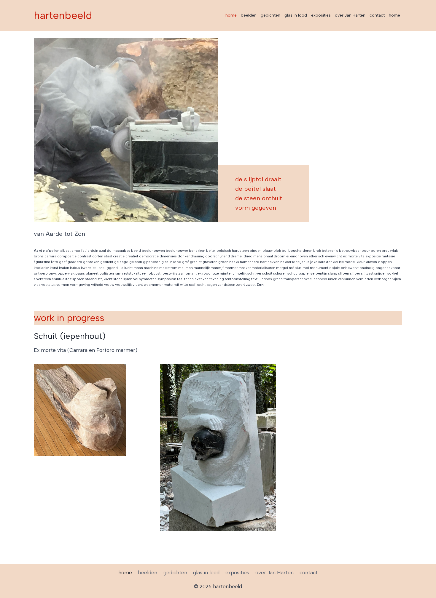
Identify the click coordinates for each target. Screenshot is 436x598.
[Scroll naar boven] (421, 589)
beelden (249, 15)
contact (377, 15)
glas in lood (295, 15)
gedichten (270, 15)
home (231, 15)
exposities (321, 15)
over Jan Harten (350, 15)
